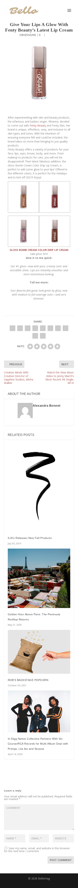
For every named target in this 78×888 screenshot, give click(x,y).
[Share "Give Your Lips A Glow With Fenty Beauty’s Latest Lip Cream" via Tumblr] (35, 328)
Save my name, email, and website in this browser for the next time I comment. (37, 849)
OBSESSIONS (28, 35)
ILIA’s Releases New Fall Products (30, 537)
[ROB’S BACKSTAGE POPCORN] (39, 652)
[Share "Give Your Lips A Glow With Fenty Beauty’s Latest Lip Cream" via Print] (43, 336)
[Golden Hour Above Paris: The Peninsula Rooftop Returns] (39, 578)
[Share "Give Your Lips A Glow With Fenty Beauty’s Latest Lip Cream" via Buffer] (58, 328)
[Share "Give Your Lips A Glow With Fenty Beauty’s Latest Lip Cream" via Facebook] (12, 328)
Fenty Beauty (38, 125)
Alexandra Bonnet (46, 405)
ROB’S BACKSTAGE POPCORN (28, 680)
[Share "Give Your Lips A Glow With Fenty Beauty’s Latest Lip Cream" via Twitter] (20, 328)
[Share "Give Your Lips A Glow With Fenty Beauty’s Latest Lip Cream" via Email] (35, 336)
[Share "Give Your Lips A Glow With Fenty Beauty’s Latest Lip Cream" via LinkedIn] (50, 328)
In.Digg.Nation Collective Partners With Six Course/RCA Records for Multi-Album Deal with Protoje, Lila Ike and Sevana (38, 743)
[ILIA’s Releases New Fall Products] (39, 488)
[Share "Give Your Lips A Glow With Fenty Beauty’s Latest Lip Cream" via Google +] (27, 328)
